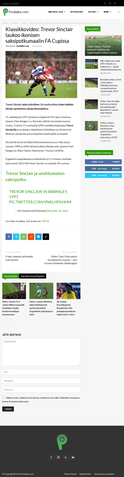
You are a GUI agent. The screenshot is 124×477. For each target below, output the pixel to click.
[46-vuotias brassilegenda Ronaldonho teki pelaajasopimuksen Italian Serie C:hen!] (68, 291)
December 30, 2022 (57, 210)
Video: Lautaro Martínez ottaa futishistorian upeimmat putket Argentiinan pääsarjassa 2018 (41, 308)
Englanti (15, 23)
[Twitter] (115, 3)
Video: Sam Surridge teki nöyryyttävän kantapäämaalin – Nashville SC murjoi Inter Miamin (109, 107)
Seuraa (115, 168)
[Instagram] (110, 3)
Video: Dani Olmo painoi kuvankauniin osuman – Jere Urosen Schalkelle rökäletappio (60, 260)
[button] (119, 12)
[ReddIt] (31, 236)
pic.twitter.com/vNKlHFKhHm (40, 201)
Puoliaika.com (22, 46)
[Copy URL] (46, 236)
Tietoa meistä (70, 474)
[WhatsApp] (23, 236)
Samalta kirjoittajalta (32, 276)
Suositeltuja (10, 276)
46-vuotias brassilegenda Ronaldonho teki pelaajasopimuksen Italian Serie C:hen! (66, 308)
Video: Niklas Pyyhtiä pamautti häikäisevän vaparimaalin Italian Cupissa (102, 49)
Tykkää (115, 162)
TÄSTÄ (45, 221)
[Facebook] (105, 3)
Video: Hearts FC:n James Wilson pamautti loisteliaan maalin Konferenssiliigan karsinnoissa (13, 308)
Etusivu (5, 23)
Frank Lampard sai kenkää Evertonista (19, 258)
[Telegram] (38, 236)
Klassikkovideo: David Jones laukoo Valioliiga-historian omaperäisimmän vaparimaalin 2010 (110, 85)
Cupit (24, 23)
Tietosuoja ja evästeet (104, 474)
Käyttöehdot (85, 474)
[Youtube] (73, 457)
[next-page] (9, 321)
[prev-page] (4, 321)
